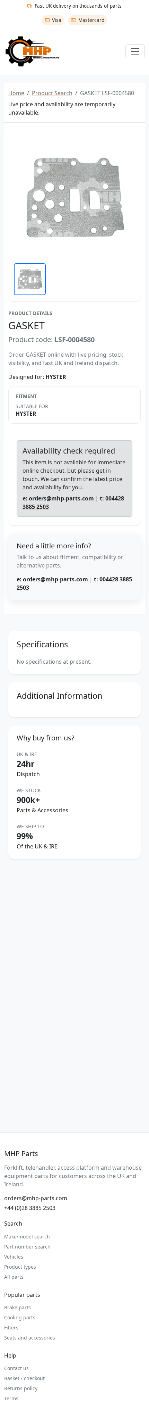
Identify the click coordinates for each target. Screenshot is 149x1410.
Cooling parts (19, 1317)
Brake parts (17, 1307)
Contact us (16, 1368)
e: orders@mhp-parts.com (58, 498)
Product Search (52, 93)
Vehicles (13, 1256)
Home (16, 93)
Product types (20, 1266)
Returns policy (20, 1388)
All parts (14, 1277)
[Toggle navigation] (135, 51)
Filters (11, 1327)
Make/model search (27, 1236)
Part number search (27, 1246)
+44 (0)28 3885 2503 (29, 1208)
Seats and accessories (29, 1337)
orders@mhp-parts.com (35, 1198)
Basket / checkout (24, 1378)
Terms (11, 1398)
